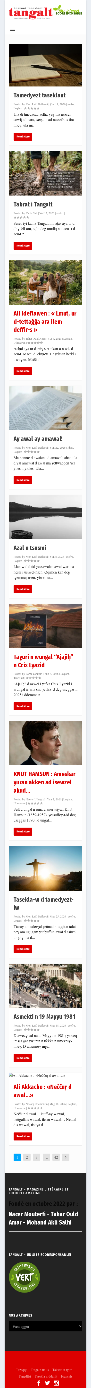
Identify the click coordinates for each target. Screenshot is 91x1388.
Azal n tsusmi (30, 548)
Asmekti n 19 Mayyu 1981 (44, 1016)
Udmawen (19, 342)
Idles (70, 447)
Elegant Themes (45, 1357)
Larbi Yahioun (34, 674)
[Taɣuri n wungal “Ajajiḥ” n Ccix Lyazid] (46, 626)
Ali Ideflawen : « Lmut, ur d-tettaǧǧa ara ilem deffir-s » (45, 322)
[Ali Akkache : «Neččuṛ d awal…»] (46, 1075)
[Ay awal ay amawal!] (46, 408)
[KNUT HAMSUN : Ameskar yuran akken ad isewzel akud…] (46, 743)
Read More (23, 136)
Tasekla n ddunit (46, 1376)
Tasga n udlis (40, 1369)
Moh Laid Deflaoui (37, 104)
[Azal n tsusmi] (46, 517)
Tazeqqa (21, 1369)
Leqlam (18, 108)
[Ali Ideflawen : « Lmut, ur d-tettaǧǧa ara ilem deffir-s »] (46, 282)
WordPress (45, 1362)
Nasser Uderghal (35, 799)
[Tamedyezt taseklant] (46, 65)
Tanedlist (19, 678)
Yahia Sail (31, 213)
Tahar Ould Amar (36, 338)
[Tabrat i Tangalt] (46, 173)
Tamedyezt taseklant (40, 95)
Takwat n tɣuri (62, 1369)
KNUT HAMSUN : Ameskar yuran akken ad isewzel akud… (45, 782)
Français (66, 1376)
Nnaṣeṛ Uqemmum (37, 1104)
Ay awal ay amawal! (38, 439)
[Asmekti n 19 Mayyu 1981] (46, 986)
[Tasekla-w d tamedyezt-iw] (46, 868)
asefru (70, 104)
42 (56, 1157)
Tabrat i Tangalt (33, 204)
